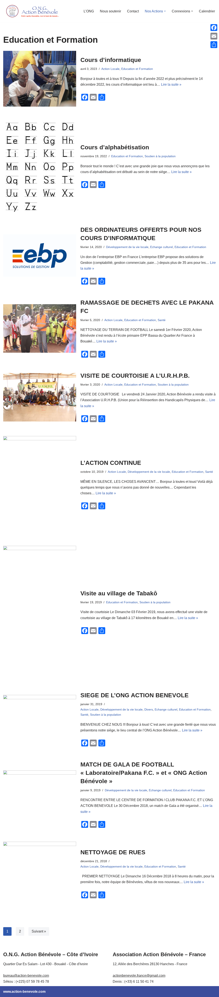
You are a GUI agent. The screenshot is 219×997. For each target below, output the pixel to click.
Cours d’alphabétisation (114, 147)
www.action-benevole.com (24, 991)
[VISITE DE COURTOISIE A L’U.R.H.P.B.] (39, 397)
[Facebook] (214, 27)
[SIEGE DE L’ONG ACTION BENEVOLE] (39, 719)
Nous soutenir (110, 11)
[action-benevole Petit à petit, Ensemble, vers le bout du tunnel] (32, 11)
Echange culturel (161, 247)
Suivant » (39, 931)
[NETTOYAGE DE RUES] (39, 874)
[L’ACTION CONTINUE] (39, 484)
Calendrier (207, 11)
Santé (162, 320)
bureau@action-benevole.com (26, 975)
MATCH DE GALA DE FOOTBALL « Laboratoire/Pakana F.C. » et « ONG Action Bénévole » (143, 772)
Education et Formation (137, 68)
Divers (148, 709)
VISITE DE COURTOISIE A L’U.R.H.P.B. (135, 375)
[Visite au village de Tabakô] (39, 612)
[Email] (214, 36)
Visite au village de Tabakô (118, 593)
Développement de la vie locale (127, 247)
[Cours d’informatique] (39, 79)
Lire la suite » (171, 84)
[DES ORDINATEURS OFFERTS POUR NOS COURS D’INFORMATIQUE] (39, 255)
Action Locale (110, 68)
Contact (133, 11)
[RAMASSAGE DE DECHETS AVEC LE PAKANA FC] (39, 328)
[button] (165, 11)
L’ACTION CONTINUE (110, 463)
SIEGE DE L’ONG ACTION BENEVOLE (134, 695)
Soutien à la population (160, 156)
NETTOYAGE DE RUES (112, 852)
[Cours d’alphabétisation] (39, 166)
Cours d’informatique (110, 60)
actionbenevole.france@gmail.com (139, 975)
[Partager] (214, 44)
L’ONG (89, 11)
